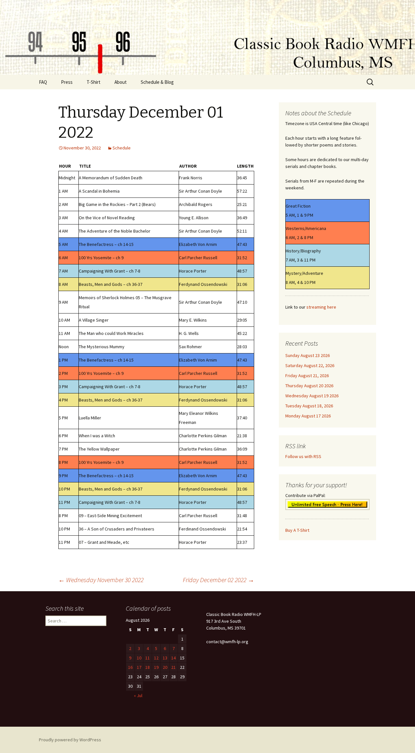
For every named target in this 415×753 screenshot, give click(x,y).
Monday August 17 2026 (308, 416)
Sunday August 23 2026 (307, 355)
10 (139, 658)
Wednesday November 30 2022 (101, 580)
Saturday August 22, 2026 (309, 365)
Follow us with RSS (303, 456)
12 (156, 658)
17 (139, 667)
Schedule (122, 148)
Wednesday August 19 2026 (311, 396)
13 (165, 658)
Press (67, 82)
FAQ (43, 82)
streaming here (321, 307)
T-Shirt (94, 82)
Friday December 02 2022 (218, 580)
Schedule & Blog (157, 82)
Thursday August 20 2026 (309, 386)
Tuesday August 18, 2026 (309, 406)
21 (173, 667)
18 (147, 667)
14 (173, 658)
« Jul (138, 695)
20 (165, 667)
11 (147, 658)
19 (156, 667)
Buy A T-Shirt (297, 530)
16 (130, 667)
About (120, 82)
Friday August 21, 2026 (307, 375)
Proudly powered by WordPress (70, 740)
